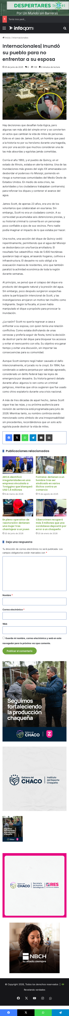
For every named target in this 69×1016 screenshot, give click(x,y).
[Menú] (4, 29)
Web (5, 623)
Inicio (8, 37)
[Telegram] (33, 437)
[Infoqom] (21, 28)
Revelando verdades (34, 989)
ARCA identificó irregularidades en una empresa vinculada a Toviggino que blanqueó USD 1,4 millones (17, 483)
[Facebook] (9, 437)
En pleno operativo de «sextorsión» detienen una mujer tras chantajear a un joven (16, 524)
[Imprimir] (49, 437)
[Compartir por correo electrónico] (41, 437)
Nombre (8, 595)
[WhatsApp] (25, 437)
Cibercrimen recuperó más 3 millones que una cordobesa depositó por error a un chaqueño (51, 524)
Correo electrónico (13, 609)
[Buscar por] (64, 29)
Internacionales (20, 37)
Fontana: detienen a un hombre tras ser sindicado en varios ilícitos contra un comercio (50, 483)
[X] (17, 437)
